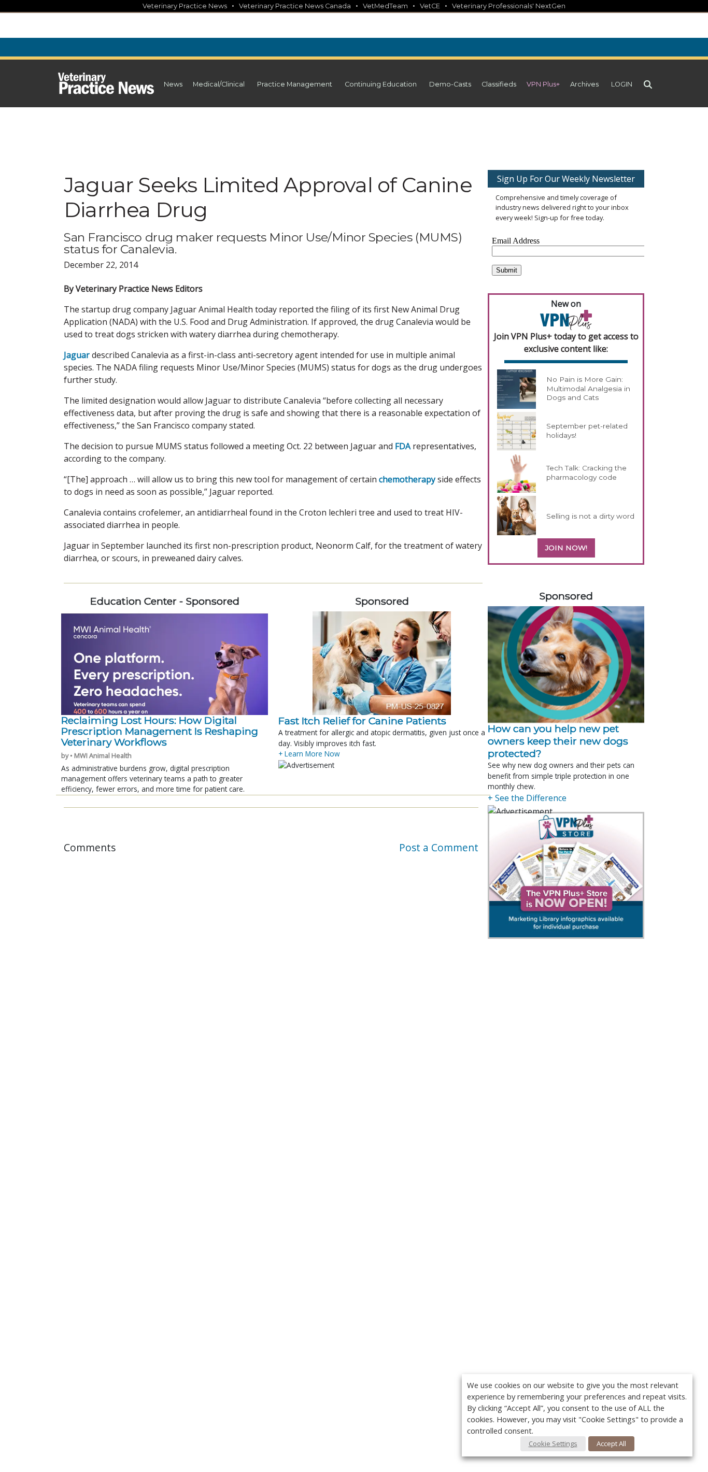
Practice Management (294, 84)
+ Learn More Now (309, 754)
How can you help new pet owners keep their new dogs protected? (558, 741)
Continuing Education (381, 84)
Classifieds (499, 84)
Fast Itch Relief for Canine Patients (362, 720)
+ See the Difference (527, 798)
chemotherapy (407, 479)
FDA (402, 446)
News (173, 84)
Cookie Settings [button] (553, 1443)
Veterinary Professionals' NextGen (508, 6)
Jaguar (77, 355)
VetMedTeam (385, 6)
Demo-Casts (450, 84)
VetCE (430, 6)
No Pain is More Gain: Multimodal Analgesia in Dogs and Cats (588, 388)
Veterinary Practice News (185, 6)
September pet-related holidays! (587, 430)
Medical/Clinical (219, 84)
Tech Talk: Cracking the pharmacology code (586, 472)
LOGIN (621, 84)
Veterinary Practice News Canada (295, 6)
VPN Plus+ (543, 84)
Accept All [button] (611, 1443)
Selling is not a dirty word (590, 516)
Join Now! (566, 548)
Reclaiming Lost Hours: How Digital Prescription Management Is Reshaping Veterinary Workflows (159, 731)
